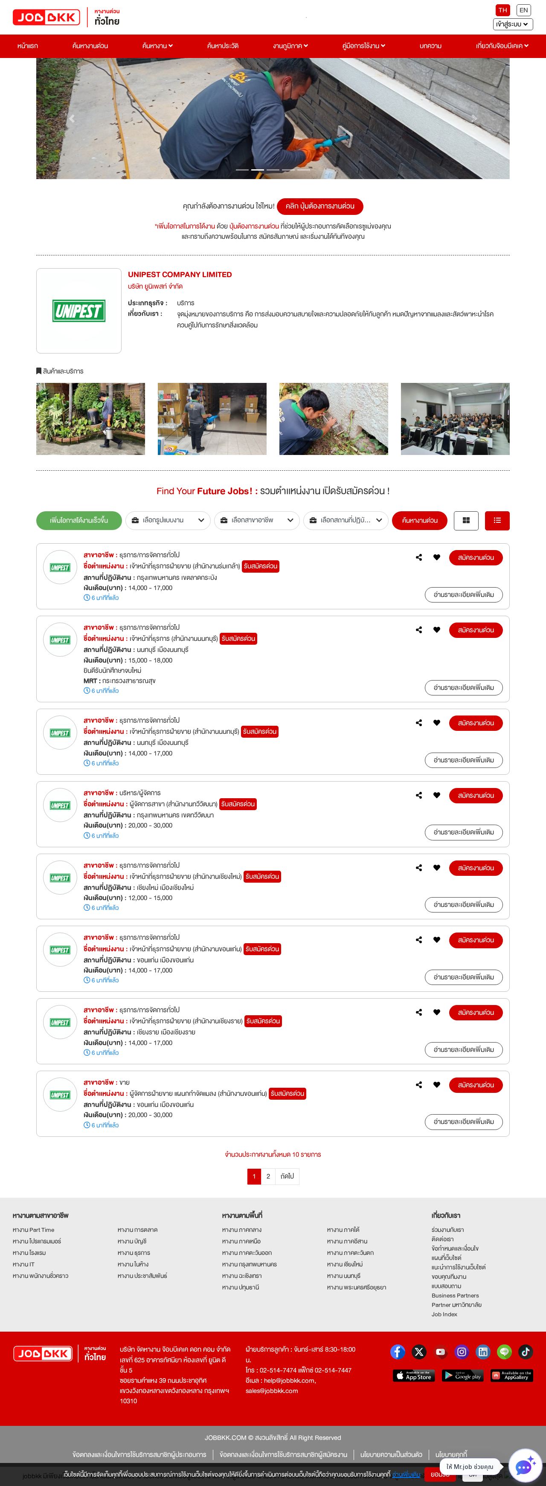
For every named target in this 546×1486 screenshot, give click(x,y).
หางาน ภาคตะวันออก (247, 1252)
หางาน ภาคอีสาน (347, 1241)
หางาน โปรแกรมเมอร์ (37, 1241)
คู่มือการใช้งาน (362, 46)
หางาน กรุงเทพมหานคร (249, 1264)
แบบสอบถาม (446, 1286)
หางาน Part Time (33, 1229)
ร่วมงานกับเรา (448, 1229)
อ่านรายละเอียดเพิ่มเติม (464, 594)
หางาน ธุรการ (134, 1252)
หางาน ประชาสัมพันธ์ (142, 1275)
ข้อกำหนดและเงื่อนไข (455, 1248)
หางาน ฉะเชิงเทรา (242, 1275)
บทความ (430, 46)
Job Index (444, 1314)
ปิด (472, 1474)
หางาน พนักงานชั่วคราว (40, 1275)
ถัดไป (287, 1176)
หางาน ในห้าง (133, 1264)
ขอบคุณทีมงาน (449, 1276)
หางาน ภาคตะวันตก (350, 1252)
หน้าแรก (27, 46)
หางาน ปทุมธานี (240, 1287)
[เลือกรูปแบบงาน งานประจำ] (168, 520)
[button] (71, 119)
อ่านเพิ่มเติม (406, 1474)
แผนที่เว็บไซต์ (447, 1258)
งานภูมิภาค (288, 46)
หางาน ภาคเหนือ (241, 1241)
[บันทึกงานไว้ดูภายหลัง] (437, 557)
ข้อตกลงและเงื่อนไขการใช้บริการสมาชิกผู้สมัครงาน (283, 1455)
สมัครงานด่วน (476, 557)
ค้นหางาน (155, 46)
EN (524, 10)
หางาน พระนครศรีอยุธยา (356, 1287)
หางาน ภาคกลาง (241, 1229)
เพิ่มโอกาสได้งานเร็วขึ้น (79, 520)
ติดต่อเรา (443, 1239)
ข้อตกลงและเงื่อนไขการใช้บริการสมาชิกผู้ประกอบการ (139, 1455)
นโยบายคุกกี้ (451, 1455)
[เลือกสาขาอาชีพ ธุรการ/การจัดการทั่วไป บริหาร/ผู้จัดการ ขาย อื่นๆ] (257, 520)
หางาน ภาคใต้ (343, 1229)
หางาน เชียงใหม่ (345, 1264)
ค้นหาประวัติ (222, 46)
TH (503, 10)
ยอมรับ (440, 1474)
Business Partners (455, 1295)
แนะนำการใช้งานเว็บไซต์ (459, 1267)
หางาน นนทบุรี (343, 1275)
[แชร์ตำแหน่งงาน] (418, 557)
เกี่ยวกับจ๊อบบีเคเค (500, 46)
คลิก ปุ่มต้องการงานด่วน (320, 206)
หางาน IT (24, 1264)
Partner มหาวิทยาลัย (457, 1304)
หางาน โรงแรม (29, 1252)
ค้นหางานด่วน (90, 46)
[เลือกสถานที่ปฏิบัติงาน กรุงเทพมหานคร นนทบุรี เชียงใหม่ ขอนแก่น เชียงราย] (346, 520)
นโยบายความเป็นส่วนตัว (391, 1455)
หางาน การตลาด (138, 1229)
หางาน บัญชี (132, 1241)
